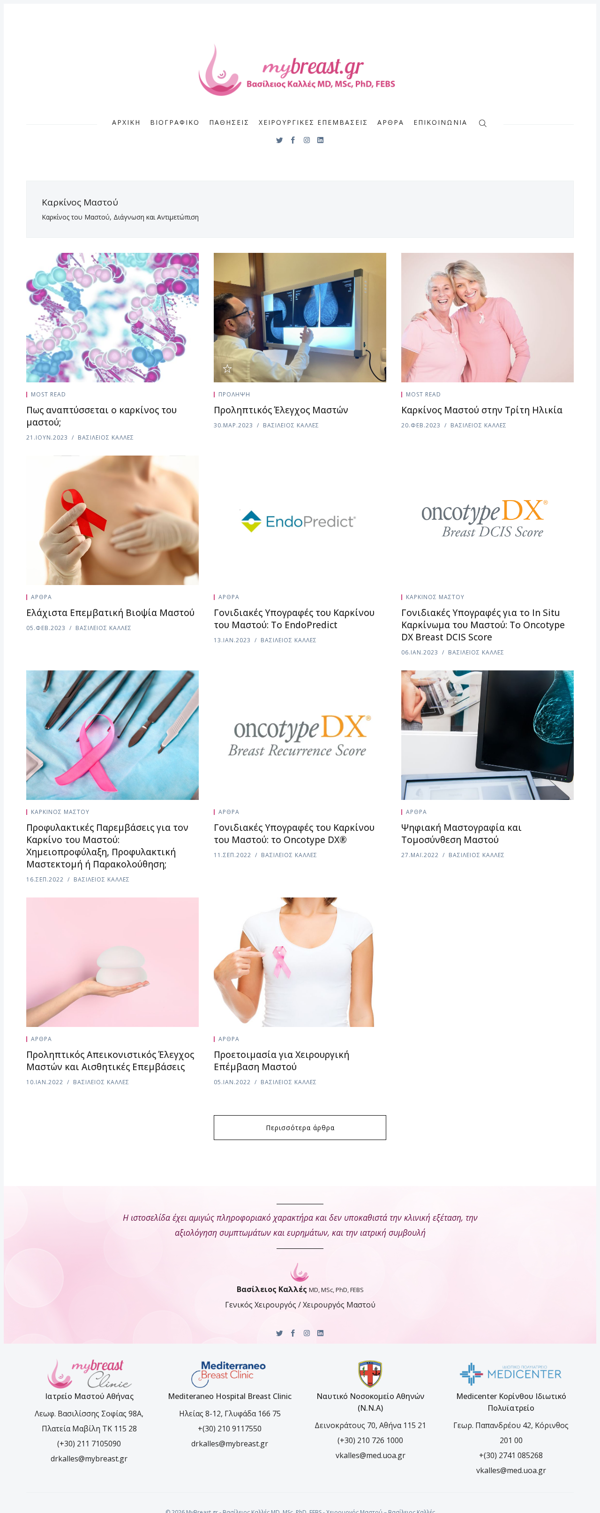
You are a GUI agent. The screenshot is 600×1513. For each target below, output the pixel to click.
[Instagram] (307, 140)
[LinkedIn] (320, 140)
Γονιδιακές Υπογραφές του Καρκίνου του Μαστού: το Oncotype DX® (294, 833)
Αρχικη (126, 122)
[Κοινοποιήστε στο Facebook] (185, 396)
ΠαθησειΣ (229, 122)
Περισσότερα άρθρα (300, 1127)
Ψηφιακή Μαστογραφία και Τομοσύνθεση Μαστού (461, 833)
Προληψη (234, 394)
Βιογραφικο (175, 122)
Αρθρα (390, 122)
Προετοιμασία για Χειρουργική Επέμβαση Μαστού (281, 1061)
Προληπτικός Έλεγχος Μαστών (281, 410)
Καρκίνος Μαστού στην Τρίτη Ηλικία (481, 410)
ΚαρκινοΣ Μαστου (435, 597)
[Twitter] (279, 140)
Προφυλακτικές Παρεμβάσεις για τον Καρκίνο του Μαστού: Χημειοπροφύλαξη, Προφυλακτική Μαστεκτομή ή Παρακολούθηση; (107, 845)
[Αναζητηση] (482, 122)
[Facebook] (293, 140)
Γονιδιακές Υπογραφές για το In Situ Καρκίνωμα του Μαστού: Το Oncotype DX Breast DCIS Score (483, 625)
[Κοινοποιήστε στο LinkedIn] (196, 396)
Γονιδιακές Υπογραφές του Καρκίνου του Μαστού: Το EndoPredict (294, 619)
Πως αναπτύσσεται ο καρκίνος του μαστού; (101, 416)
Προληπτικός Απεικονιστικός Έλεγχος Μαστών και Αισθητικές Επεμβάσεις (110, 1061)
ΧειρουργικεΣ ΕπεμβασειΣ (313, 122)
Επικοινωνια (440, 122)
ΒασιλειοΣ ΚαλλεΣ (106, 437)
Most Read (48, 394)
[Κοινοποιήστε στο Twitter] (174, 396)
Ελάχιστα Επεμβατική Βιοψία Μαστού (110, 613)
